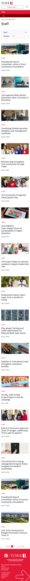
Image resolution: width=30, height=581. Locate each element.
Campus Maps (4, 569)
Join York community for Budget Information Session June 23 (14, 533)
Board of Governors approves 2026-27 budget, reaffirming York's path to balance (14, 430)
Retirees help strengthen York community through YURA (12, 164)
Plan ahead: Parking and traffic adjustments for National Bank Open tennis (13, 330)
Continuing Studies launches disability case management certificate (14, 131)
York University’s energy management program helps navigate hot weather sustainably (14, 465)
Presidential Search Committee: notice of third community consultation (13, 64)
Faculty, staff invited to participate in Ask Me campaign (12, 397)
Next (23, 546)
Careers (3, 577)
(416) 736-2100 (5, 568)
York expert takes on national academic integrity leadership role (15, 264)
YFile (3, 12)
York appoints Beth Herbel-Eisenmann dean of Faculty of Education (14, 97)
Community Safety (5, 572)
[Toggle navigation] (3, 15)
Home (2, 19)
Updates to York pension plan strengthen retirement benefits (14, 364)
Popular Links (11, 7)
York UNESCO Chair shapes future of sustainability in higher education (11, 230)
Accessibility (4, 576)
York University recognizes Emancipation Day (13, 196)
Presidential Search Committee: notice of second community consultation (14, 499)
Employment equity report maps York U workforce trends (13, 297)
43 (19, 546)
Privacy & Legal (4, 574)
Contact (3, 566)
